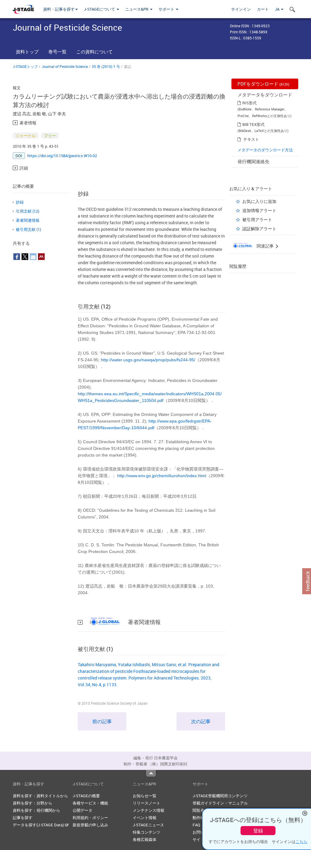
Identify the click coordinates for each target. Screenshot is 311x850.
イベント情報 (144, 817)
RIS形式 (249, 103)
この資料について (94, 52)
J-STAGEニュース (148, 825)
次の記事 (200, 721)
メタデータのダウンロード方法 (265, 150)
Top (151, 773)
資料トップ (27, 52)
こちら (301, 841)
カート (263, 9)
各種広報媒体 (144, 839)
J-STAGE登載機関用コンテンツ (220, 795)
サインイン (241, 9)
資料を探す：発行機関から (36, 810)
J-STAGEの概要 (86, 795)
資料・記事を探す (59, 9)
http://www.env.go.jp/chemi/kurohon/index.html (161, 475)
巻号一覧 (57, 52)
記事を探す (22, 817)
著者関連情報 (27, 220)
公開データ (82, 810)
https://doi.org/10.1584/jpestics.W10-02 (62, 155)
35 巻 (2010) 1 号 (106, 66)
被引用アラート (257, 219)
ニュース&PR (137, 9)
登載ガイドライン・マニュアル (220, 803)
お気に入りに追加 (259, 201)
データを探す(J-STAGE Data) (39, 825)
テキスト (251, 139)
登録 (258, 830)
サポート (167, 9)
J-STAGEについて (100, 9)
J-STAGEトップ (25, 66)
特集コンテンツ (146, 832)
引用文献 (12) (27, 211)
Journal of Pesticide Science (65, 66)
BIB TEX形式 (253, 124)
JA (277, 9)
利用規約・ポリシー (90, 817)
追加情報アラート (259, 210)
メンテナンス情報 (148, 810)
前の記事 (102, 721)
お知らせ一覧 (144, 795)
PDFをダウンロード (263, 84)
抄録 (20, 202)
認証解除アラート (259, 228)
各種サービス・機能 (90, 803)
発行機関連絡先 (253, 161)
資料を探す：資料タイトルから (40, 795)
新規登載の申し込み (90, 825)
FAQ (196, 825)
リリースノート (146, 803)
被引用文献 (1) (28, 229)
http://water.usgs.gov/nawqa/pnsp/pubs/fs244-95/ (148, 359)
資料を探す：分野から (32, 803)
